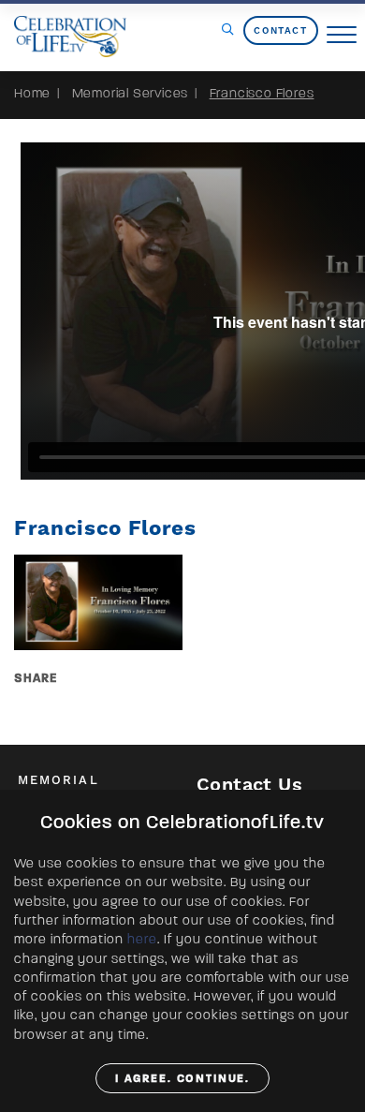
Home (32, 93)
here (142, 939)
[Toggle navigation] (341, 35)
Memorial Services (130, 93)
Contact (280, 30)
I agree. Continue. (183, 1078)
